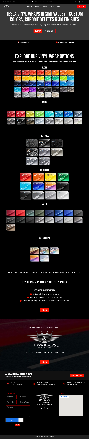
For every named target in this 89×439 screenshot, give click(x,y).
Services (28, 6)
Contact (58, 6)
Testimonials (44, 6)
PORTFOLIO (37, 6)
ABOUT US (52, 6)
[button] (76, 2)
